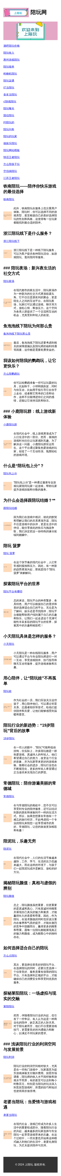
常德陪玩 (8, 796)
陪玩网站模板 (11, 150)
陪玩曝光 (8, 108)
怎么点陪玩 (10, 955)
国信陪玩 (8, 115)
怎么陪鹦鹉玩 (11, 373)
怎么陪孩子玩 (11, 164)
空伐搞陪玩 (10, 171)
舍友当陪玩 (10, 94)
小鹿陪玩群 (10, 424)
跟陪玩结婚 (10, 508)
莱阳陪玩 (8, 1006)
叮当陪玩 (8, 87)
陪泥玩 (7, 848)
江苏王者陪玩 (11, 178)
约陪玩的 (8, 122)
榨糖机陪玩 (10, 73)
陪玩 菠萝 (9, 553)
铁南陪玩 (8, 199)
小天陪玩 (8, 644)
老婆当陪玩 (10, 1114)
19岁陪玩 (9, 738)
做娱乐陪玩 (10, 143)
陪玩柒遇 (8, 80)
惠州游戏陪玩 (11, 59)
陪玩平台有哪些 (12, 591)
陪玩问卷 (8, 129)
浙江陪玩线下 (11, 241)
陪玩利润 (8, 1057)
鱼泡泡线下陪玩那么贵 (16, 333)
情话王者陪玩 (11, 157)
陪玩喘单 (8, 66)
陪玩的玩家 (10, 136)
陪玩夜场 (8, 281)
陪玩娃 (7, 691)
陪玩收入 (8, 52)
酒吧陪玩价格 (11, 45)
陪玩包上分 (10, 473)
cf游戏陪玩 (9, 101)
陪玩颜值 (8, 896)
